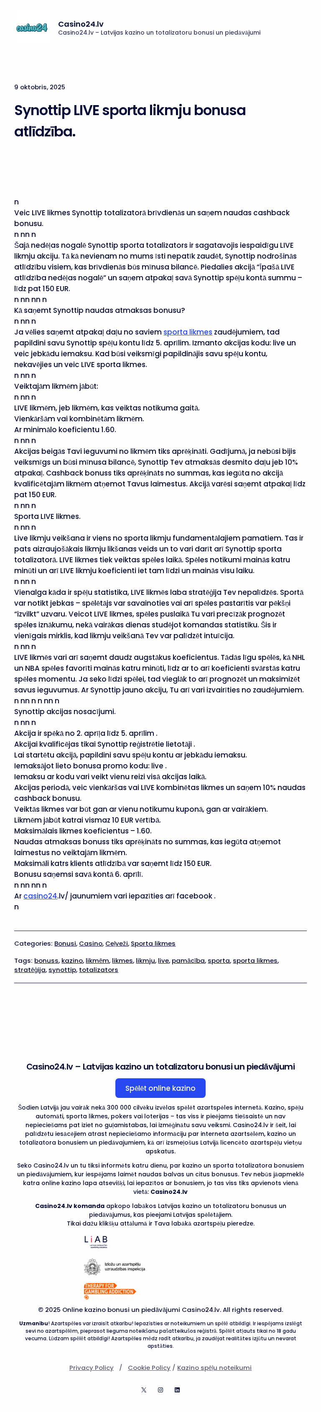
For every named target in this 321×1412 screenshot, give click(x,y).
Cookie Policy (149, 1367)
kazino (72, 960)
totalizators (98, 969)
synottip (62, 969)
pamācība (188, 960)
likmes (122, 960)
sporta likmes (187, 332)
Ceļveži (116, 943)
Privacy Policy (91, 1367)
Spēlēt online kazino (160, 1088)
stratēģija (30, 969)
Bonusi (65, 943)
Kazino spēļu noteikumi (214, 1367)
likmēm (97, 960)
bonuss (46, 960)
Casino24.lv (81, 24)
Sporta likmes (153, 943)
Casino (90, 943)
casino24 (40, 896)
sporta (219, 960)
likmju (145, 960)
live (163, 960)
